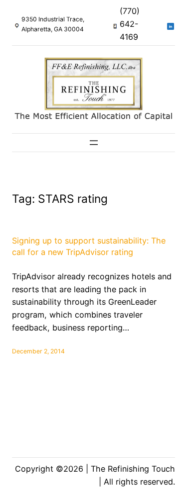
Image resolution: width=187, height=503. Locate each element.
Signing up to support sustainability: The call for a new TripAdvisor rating (89, 246)
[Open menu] (94, 143)
